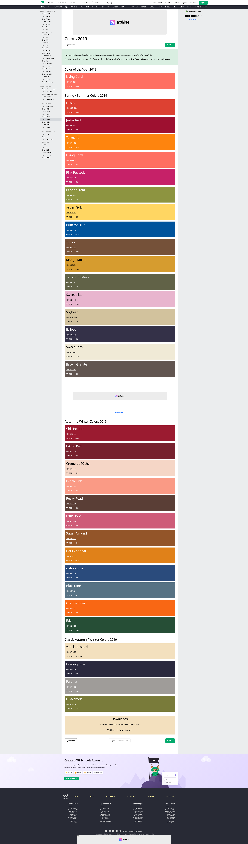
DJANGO (181, 7)
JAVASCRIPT (57, 7)
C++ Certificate (170, 820)
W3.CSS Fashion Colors (119, 729)
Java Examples (138, 820)
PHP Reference (105, 817)
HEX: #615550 (71, 370)
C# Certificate (170, 821)
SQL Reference (105, 811)
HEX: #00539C (71, 230)
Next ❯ (170, 45)
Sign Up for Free (71, 778)
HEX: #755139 (71, 248)
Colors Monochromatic (49, 89)
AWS (108, 7)
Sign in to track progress (119, 740)
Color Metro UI (47, 74)
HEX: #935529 (71, 539)
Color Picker (46, 27)
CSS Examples (138, 808)
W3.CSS (115, 7)
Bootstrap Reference (105, 815)
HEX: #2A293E (71, 669)
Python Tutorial (73, 814)
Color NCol (45, 48)
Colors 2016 (46, 127)
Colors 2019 (46, 119)
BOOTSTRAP (134, 7)
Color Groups (46, 22)
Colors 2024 (46, 112)
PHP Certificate (170, 815)
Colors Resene (46, 155)
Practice (193, 3)
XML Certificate (170, 823)
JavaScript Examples (138, 810)
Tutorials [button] (51, 3)
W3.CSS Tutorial (73, 815)
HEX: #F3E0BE (71, 652)
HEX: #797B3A (71, 704)
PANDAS (198, 7)
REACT (143, 7)
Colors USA (45, 134)
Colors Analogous (48, 91)
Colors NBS (45, 145)
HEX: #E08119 (71, 556)
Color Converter (47, 32)
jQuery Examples (138, 823)
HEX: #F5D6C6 (71, 469)
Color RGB (45, 35)
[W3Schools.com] (65, 798)
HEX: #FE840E (71, 143)
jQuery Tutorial (73, 823)
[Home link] (42, 2)
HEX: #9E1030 (71, 125)
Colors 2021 (46, 114)
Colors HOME (46, 14)
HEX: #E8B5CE (71, 300)
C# (103, 7)
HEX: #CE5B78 (71, 521)
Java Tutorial (73, 820)
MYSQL (151, 7)
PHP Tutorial (73, 818)
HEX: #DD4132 (71, 108)
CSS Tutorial (73, 808)
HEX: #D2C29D (71, 317)
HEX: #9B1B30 (71, 434)
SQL (66, 7)
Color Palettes (47, 66)
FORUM (124, 831)
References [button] (62, 3)
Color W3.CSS (46, 71)
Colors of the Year (48, 106)
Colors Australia (47, 139)
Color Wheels (46, 56)
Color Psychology (47, 82)
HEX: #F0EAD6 (71, 352)
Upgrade (167, 3)
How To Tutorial (73, 811)
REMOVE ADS (119, 412)
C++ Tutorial (73, 821)
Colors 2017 (46, 125)
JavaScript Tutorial (73, 810)
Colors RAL (45, 142)
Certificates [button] (85, 3)
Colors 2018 (46, 122)
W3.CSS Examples (138, 815)
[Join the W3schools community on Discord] (192, 16)
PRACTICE (151, 796)
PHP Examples (138, 818)
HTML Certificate (170, 807)
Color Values (46, 19)
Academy (176, 3)
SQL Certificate (170, 812)
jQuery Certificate (170, 817)
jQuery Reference (105, 823)
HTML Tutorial (72, 807)
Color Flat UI (46, 79)
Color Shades (46, 24)
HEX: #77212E (71, 451)
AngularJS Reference (105, 821)
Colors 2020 (46, 117)
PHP (87, 7)
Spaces (185, 3)
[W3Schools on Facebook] (195, 16)
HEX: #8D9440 (71, 195)
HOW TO (124, 7)
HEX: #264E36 (71, 626)
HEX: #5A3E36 (71, 504)
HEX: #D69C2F (71, 265)
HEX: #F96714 (71, 608)
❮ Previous (71, 45)
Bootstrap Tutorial (72, 817)
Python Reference (105, 812)
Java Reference (105, 820)
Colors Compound (48, 99)
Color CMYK (46, 45)
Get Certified (157, 3)
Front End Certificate (170, 811)
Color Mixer (45, 29)
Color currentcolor (48, 58)
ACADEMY (138, 831)
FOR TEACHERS (131, 796)
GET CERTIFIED (110, 796)
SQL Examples (138, 812)
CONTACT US (170, 796)
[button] (107, 2)
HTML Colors (105, 818)
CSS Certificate (170, 808)
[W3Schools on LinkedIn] (189, 16)
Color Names (46, 16)
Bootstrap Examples (138, 817)
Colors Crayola (47, 153)
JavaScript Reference (105, 810)
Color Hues (45, 61)
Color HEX (45, 37)
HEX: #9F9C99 (71, 687)
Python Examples (138, 814)
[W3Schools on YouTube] (186, 16)
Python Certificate (170, 814)
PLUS (76, 796)
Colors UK (45, 137)
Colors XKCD (46, 158)
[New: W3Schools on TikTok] (201, 16)
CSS (49, 7)
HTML (43, 7)
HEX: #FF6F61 (71, 82)
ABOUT (131, 831)
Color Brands (46, 69)
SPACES (92, 796)
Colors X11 (45, 150)
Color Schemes (47, 63)
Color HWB (45, 43)
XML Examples (138, 821)
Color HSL (45, 40)
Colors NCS (45, 147)
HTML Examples (138, 807)
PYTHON (74, 7)
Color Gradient (47, 50)
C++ (97, 7)
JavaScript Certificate (170, 810)
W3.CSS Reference (105, 814)
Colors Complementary (49, 94)
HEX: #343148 (71, 335)
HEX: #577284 (71, 591)
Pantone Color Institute (84, 55)
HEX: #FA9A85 (71, 486)
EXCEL (167, 7)
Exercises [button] (73, 3)
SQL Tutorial (73, 812)
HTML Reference (105, 807)
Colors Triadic (46, 97)
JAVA (81, 7)
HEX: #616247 (71, 282)
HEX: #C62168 (71, 178)
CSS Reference (105, 808)
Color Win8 (45, 77)
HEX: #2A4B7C (71, 574)
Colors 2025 (46, 109)
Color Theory (46, 53)
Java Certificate (170, 818)
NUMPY (189, 7)
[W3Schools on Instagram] (198, 16)
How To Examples (138, 811)
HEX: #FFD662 (71, 213)
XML (174, 7)
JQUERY (159, 7)
